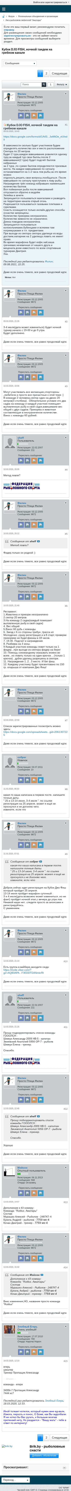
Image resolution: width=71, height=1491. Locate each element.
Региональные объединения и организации (38, 16)
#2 (66, 321)
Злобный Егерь (27, 1326)
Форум (11, 16)
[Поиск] (44, 84)
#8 (66, 789)
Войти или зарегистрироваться (50, 2)
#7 (66, 720)
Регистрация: (24, 102)
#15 (66, 1361)
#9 (66, 854)
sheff (20, 437)
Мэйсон (22, 1167)
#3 (66, 386)
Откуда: (21, 1182)
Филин (21, 93)
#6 (66, 606)
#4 (66, 470)
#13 (66, 1202)
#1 (66, 125)
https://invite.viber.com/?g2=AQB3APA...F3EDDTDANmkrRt (23, 971)
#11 (66, 1027)
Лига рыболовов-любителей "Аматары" (23, 20)
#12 (66, 1109)
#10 (66, 961)
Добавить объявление (44, 1455)
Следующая (59, 73)
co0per (21, 757)
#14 (66, 1267)
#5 (66, 534)
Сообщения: (23, 105)
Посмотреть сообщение (38, 541)
